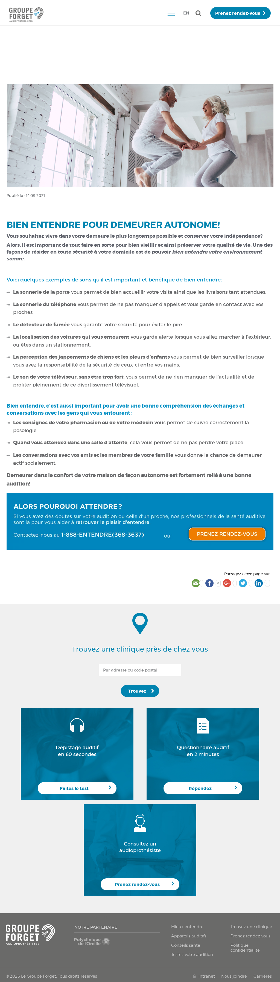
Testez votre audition (192, 954)
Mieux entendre (187, 926)
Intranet (207, 976)
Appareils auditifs (188, 936)
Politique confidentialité (245, 948)
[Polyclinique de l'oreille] (94, 944)
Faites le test (74, 788)
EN (186, 13)
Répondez (200, 788)
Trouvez (137, 691)
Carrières (262, 976)
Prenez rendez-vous (237, 13)
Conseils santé (185, 945)
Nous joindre (234, 976)
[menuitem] (171, 13)
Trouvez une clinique (251, 926)
